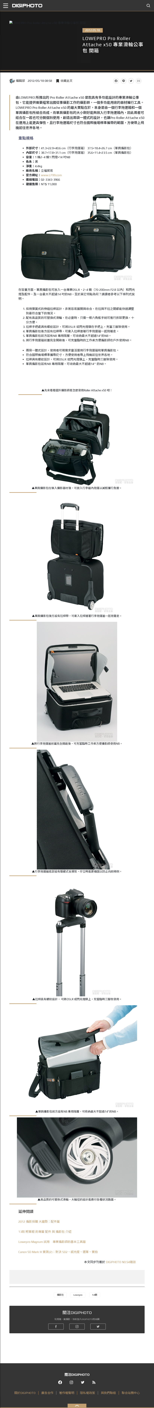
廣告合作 (47, 1393)
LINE (123, 81)
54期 (94, 1295)
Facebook (116, 81)
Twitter (131, 81)
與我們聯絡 (108, 1393)
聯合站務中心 (131, 1393)
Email (138, 81)
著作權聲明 (66, 1393)
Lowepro (77, 1295)
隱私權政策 (87, 1393)
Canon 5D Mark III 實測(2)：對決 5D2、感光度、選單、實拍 (58, 1252)
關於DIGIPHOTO (24, 1393)
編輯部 (20, 81)
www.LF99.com (51, 175)
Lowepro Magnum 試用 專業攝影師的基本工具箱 (52, 1242)
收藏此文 (66, 81)
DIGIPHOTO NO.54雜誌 (121, 1262)
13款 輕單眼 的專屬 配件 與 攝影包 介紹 (44, 1231)
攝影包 (60, 1295)
